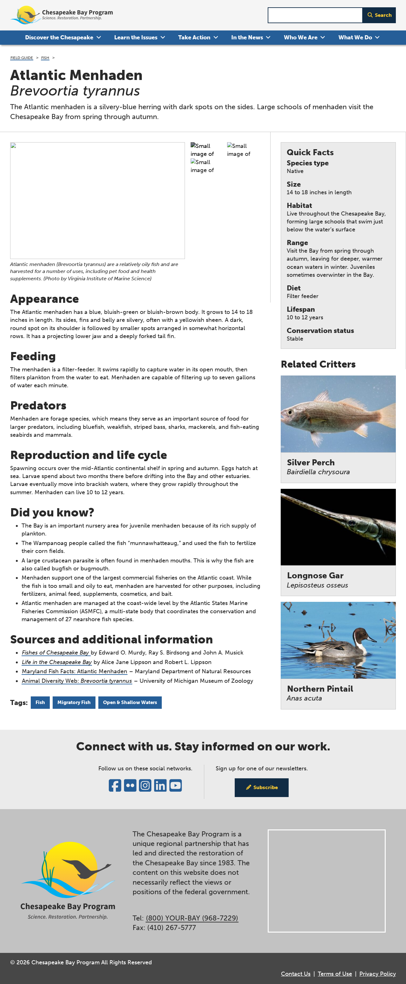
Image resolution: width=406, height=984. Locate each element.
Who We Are (301, 37)
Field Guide (21, 57)
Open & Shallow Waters (130, 702)
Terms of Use (335, 973)
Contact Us (296, 973)
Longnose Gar (317, 580)
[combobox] (315, 15)
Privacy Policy (377, 973)
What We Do (355, 37)
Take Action (194, 37)
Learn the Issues (135, 37)
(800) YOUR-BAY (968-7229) (192, 918)
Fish (45, 57)
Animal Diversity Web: (77, 680)
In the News (247, 37)
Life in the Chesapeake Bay (57, 662)
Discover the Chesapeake (59, 37)
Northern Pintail (320, 693)
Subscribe (265, 787)
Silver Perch (318, 467)
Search (383, 15)
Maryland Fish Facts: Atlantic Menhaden (74, 671)
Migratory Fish (74, 702)
